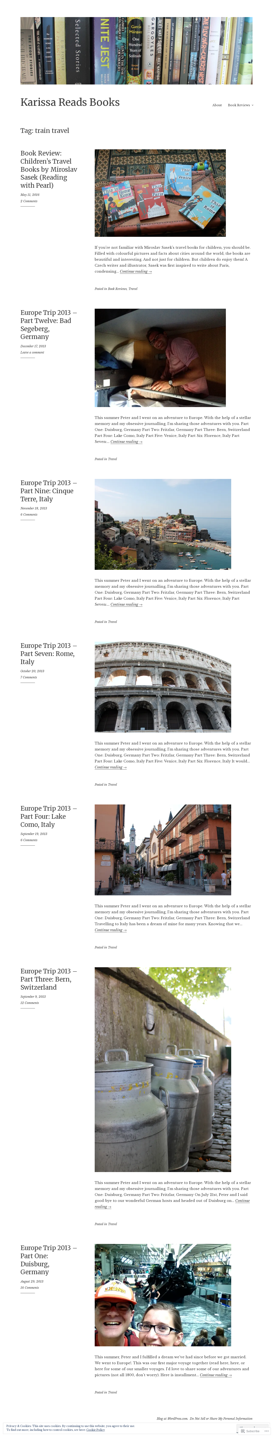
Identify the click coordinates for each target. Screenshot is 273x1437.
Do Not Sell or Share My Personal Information (221, 1419)
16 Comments (29, 1288)
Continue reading (136, 271)
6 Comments (28, 514)
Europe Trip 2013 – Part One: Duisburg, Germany (48, 1260)
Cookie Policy (95, 1429)
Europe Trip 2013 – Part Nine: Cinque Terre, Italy (48, 491)
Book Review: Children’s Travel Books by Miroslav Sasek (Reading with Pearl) (48, 169)
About (217, 105)
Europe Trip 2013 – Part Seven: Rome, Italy (48, 654)
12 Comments (29, 1003)
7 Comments (28, 677)
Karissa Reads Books (70, 102)
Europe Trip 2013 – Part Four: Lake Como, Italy (48, 816)
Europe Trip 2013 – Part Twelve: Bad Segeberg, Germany (48, 325)
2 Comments (28, 201)
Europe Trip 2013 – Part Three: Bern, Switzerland (48, 979)
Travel (132, 289)
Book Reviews (239, 105)
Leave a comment (32, 352)
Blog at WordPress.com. (172, 1419)
